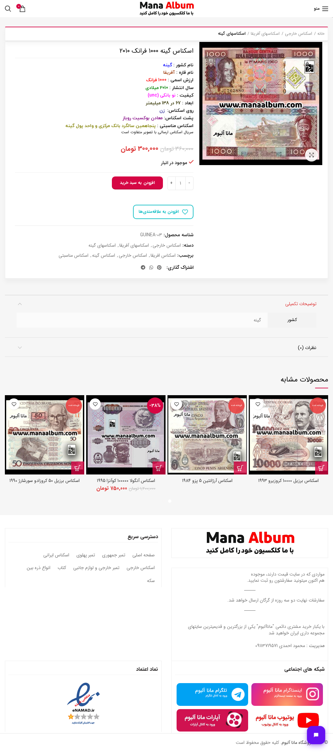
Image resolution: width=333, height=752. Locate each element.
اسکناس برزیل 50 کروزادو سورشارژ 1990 (44, 481)
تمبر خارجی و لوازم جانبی (96, 568)
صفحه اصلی (143, 555)
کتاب (62, 568)
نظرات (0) (307, 347)
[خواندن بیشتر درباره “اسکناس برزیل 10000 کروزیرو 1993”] (321, 467)
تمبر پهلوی (85, 555)
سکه (151, 581)
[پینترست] (159, 267)
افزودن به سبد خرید (137, 182)
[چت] (316, 735)
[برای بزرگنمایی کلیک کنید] (311, 155)
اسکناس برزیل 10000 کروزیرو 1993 (288, 481)
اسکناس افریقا (163, 255)
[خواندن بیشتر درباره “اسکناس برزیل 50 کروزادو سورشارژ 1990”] (77, 467)
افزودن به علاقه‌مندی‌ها (159, 211)
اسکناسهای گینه (232, 34)
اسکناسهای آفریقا (265, 34)
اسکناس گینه (103, 255)
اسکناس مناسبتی (73, 255)
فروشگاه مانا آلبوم (297, 742)
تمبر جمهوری (113, 555)
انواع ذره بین (38, 568)
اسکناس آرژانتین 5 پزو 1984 (207, 481)
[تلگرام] (143, 267)
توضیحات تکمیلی (300, 303)
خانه (321, 34)
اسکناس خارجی (298, 34)
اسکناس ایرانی (56, 555)
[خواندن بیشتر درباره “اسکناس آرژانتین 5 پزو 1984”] (240, 467)
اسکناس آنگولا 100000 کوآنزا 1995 (126, 481)
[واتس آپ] (151, 267)
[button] (159, 467)
